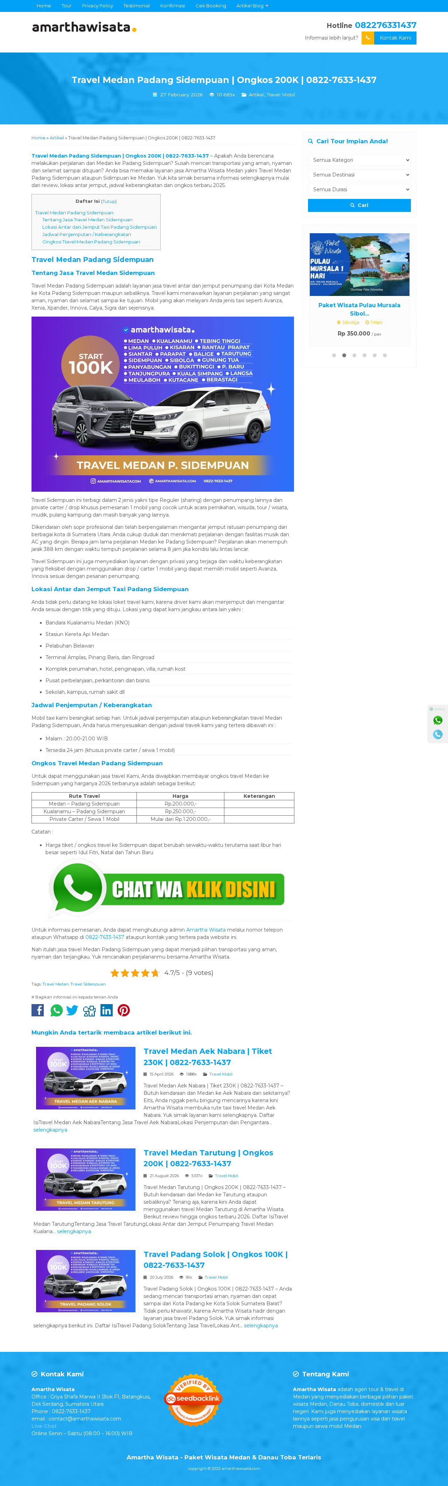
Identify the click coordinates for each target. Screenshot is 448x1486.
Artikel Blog (250, 5)
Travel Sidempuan (88, 984)
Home (44, 5)
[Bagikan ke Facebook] (39, 1014)
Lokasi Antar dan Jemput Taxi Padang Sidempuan (99, 227)
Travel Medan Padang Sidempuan (74, 212)
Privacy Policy (97, 5)
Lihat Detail (366, 237)
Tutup (109, 201)
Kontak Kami (395, 38)
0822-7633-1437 (104, 937)
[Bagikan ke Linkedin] (108, 1014)
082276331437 (385, 25)
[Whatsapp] (438, 720)
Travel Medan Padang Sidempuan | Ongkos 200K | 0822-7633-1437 (224, 80)
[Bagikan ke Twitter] (74, 1014)
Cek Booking (211, 5)
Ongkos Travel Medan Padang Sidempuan (91, 241)
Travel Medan (55, 984)
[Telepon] (438, 734)
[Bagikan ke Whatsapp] (57, 1014)
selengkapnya (50, 1130)
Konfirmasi (172, 5)
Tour (66, 5)
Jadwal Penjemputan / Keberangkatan (86, 234)
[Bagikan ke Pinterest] (125, 1014)
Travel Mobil (281, 94)
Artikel (256, 94)
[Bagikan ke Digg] (91, 1014)
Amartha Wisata (206, 930)
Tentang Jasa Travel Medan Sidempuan (87, 219)
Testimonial (137, 5)
